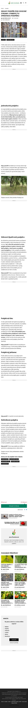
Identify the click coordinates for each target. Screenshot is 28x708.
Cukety (6, 632)
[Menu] (25, 3)
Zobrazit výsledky (14, 642)
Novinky (3, 39)
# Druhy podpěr (5, 459)
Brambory (7, 636)
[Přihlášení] (21, 2)
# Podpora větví (5, 463)
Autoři (9, 701)
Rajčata (6, 626)
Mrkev (6, 634)
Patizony (7, 630)
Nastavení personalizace (14, 705)
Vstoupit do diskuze (14, 506)
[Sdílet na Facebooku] (24, 510)
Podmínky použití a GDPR (16, 701)
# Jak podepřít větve (6, 461)
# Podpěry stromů (15, 461)
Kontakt (5, 701)
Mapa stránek (14, 703)
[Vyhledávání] (23, 2)
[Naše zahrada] (14, 2)
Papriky (7, 628)
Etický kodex (24, 701)
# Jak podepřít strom (14, 459)
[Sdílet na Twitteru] (26, 510)
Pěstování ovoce (10, 39)
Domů (2, 701)
